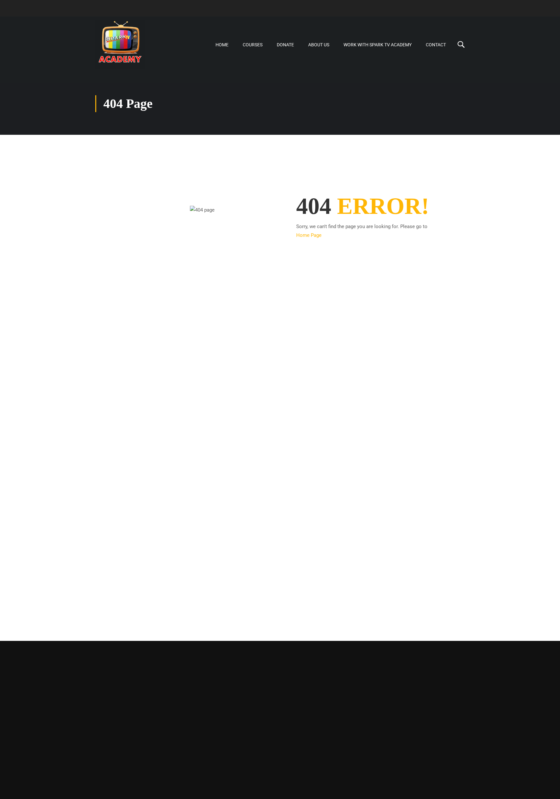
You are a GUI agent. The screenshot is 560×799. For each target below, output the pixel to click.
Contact (436, 44)
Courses (252, 44)
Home (222, 44)
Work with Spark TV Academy (378, 44)
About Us (318, 44)
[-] (120, 44)
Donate (285, 44)
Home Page (308, 235)
